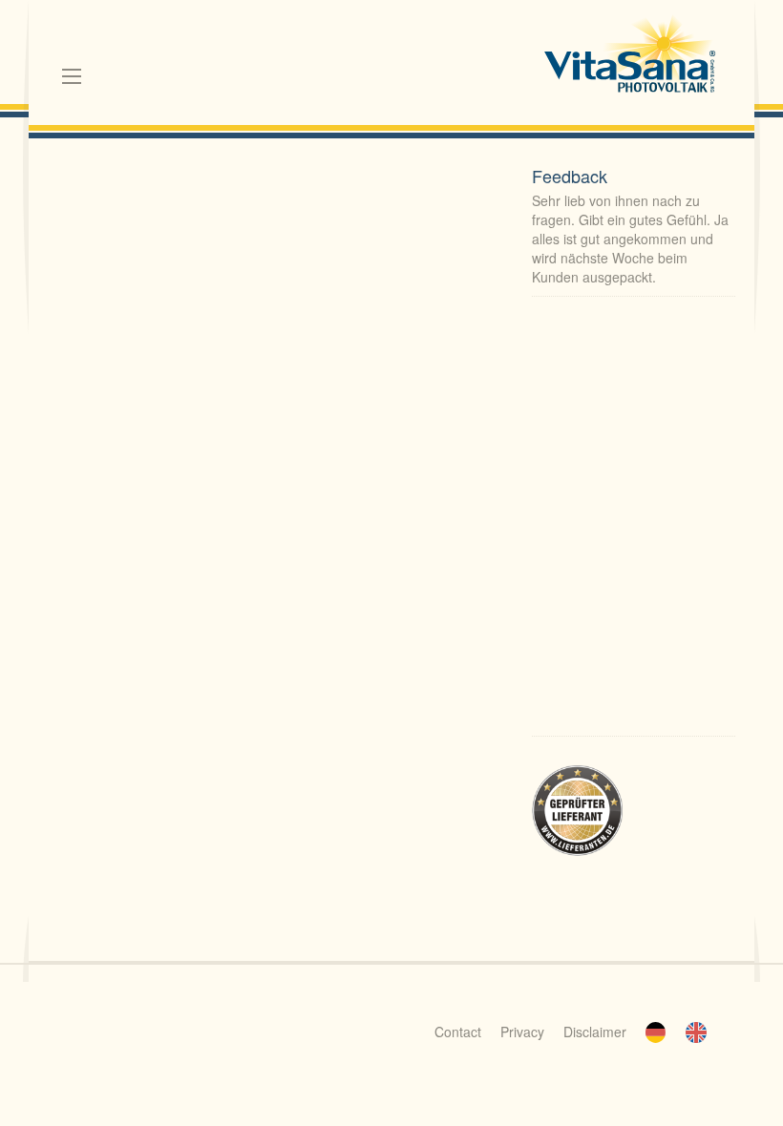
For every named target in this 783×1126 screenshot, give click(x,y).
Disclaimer (594, 1031)
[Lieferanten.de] (577, 809)
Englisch (696, 1032)
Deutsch (656, 1032)
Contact (457, 1031)
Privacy (522, 1031)
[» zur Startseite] (630, 57)
